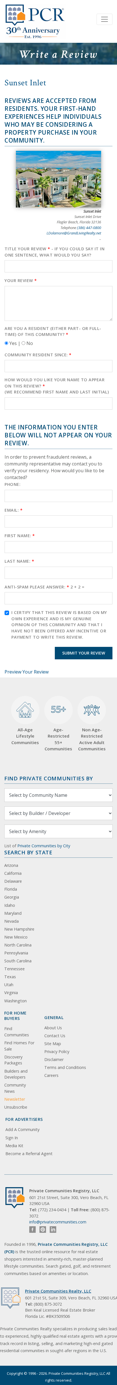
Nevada (11, 921)
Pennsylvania (16, 953)
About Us (53, 1027)
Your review (21, 280)
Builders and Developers (16, 1074)
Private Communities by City (43, 845)
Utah (8, 984)
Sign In (11, 1137)
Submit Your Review (83, 653)
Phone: (12, 484)
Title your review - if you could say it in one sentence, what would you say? (55, 252)
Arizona (11, 865)
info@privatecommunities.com (57, 1222)
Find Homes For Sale (19, 1046)
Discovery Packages (13, 1060)
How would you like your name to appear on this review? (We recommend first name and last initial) (57, 386)
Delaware (13, 881)
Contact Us (54, 1035)
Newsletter (14, 1099)
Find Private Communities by (48, 778)
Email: (13, 510)
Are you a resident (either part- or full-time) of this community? (53, 331)
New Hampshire (19, 929)
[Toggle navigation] (104, 19)
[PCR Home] (17, 1197)
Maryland (13, 913)
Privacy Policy (56, 1051)
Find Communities (16, 1031)
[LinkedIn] (53, 1229)
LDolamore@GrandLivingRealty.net (74, 233)
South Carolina (18, 960)
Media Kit (14, 1145)
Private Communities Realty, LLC (58, 1291)
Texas (10, 976)
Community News (15, 1088)
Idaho (9, 905)
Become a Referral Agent (29, 1153)
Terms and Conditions (65, 1067)
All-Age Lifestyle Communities (25, 736)
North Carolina (18, 945)
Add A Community (22, 1129)
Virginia (11, 992)
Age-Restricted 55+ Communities (58, 727)
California (13, 873)
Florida (10, 889)
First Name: (20, 535)
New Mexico (16, 937)
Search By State (28, 852)
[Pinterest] (42, 1229)
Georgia (11, 897)
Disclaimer (54, 1059)
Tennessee (14, 968)
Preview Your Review (27, 672)
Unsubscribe (15, 1107)
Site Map (52, 1043)
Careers (51, 1075)
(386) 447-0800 (89, 227)
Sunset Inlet (25, 82)
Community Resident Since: (38, 354)
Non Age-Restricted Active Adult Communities (92, 739)
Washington (15, 1000)
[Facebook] (32, 1229)
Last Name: (19, 561)
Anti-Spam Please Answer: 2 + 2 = (44, 587)
